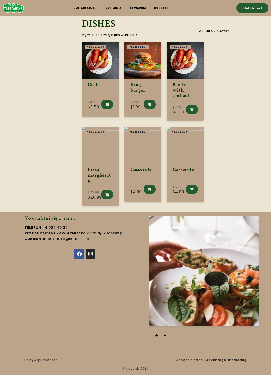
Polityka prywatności (41, 360)
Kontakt (161, 8)
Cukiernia (113, 8)
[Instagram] (90, 254)
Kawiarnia (137, 8)
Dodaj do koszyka (107, 104)
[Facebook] (79, 254)
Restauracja (84, 8)
